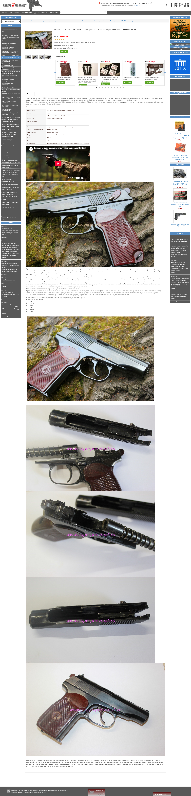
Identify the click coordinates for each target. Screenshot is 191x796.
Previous (55, 73)
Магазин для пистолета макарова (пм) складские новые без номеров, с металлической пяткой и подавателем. (87, 80)
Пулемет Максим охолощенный (7, 109)
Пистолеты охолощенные (10, 41)
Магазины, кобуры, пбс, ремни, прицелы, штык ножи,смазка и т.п (9, 135)
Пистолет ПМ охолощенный (10, 57)
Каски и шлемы (6, 129)
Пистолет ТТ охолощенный (10, 55)
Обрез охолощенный (8, 87)
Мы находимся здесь (180, 93)
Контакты (53, 13)
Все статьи (11, 317)
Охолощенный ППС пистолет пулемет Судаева (11, 98)
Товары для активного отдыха (8, 218)
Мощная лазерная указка (9, 184)
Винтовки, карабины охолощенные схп (8, 47)
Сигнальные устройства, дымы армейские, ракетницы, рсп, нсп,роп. (9, 194)
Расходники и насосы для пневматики (9, 204)
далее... (4, 237)
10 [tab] (123, 88)
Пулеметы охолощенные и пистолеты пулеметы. (10, 51)
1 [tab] (97, 88)
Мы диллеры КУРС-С (180, 17)
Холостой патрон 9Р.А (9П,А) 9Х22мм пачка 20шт (180, 225)
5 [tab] (109, 88)
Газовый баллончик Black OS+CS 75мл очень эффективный (180, 182)
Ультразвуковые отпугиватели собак (7, 180)
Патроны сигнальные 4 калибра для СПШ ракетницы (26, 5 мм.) (180, 203)
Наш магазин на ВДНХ (180, 52)
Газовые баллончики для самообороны (9, 166)
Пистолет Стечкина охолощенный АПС (8, 64)
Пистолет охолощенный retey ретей (11, 90)
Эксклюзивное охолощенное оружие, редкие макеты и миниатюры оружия (10, 119)
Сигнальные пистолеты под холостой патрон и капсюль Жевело (10, 37)
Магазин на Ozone (180, 41)
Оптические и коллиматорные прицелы (9, 156)
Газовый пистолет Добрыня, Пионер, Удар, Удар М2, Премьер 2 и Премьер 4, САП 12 (10, 173)
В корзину (64, 51)
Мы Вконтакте (180, 77)
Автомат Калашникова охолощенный (9, 44)
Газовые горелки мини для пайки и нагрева (10, 188)
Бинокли (4, 211)
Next (165, 73)
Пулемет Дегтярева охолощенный (8, 80)
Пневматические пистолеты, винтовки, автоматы (10, 151)
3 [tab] (103, 88)
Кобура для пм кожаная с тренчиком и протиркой (152, 78)
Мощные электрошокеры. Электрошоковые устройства (10, 161)
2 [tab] (100, 88)
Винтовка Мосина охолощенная (7, 83)
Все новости (180, 302)
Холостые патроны (7, 140)
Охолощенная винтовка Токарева (9, 102)
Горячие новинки (180, 117)
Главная (5, 13)
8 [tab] (117, 88)
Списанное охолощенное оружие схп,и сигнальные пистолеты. (9, 31)
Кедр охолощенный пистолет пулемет (11, 94)
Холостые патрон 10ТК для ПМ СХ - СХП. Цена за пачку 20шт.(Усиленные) (109, 79)
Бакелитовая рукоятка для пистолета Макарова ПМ (63, 78)
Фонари (4, 214)
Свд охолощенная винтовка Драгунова (10, 105)
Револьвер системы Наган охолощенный (10, 60)
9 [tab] (120, 88)
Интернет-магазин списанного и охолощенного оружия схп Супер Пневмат (43, 790)
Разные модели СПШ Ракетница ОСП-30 (8, 68)
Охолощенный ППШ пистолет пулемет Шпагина (11, 72)
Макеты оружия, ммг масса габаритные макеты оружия (10, 125)
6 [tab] (112, 88)
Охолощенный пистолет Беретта (9, 76)
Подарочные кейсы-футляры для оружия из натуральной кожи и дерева (10, 145)
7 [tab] (114, 88)
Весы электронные (7, 208)
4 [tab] (106, 88)
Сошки (3, 199)
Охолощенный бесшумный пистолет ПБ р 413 (10, 113)
